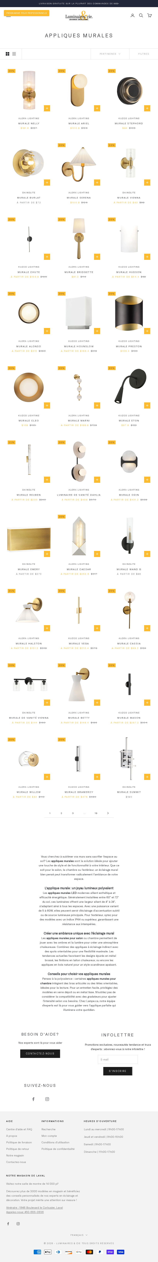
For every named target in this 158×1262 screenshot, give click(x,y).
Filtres (143, 54)
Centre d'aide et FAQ (19, 1129)
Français (77, 1235)
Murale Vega (79, 643)
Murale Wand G (129, 569)
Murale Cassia (129, 643)
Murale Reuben (29, 494)
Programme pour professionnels (26, 13)
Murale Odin (129, 494)
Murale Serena (79, 197)
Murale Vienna (129, 197)
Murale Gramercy (79, 792)
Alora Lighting (28, 118)
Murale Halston (29, 643)
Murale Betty (79, 717)
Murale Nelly (29, 123)
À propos (11, 1135)
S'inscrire (118, 1071)
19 (96, 813)
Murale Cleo (29, 420)
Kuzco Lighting (129, 118)
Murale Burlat (29, 197)
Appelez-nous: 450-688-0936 (25, 1212)
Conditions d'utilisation (55, 1142)
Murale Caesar (79, 569)
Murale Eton (129, 420)
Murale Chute (29, 272)
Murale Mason (129, 717)
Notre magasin (15, 1155)
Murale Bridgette (79, 272)
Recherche (48, 1129)
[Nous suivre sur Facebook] (33, 1099)
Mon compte (49, 1135)
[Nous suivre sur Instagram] (47, 1099)
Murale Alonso (28, 346)
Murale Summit (129, 792)
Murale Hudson (129, 272)
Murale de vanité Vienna (29, 717)
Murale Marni (79, 420)
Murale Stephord (129, 123)
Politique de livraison (19, 1142)
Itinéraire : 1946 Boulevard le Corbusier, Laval (34, 1207)
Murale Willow (29, 792)
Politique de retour (17, 1148)
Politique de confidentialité (58, 1148)
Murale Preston (129, 346)
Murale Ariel (79, 123)
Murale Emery (29, 569)
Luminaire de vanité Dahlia (79, 494)
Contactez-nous (40, 1053)
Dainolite (28, 192)
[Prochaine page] (108, 813)
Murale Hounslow (79, 346)
